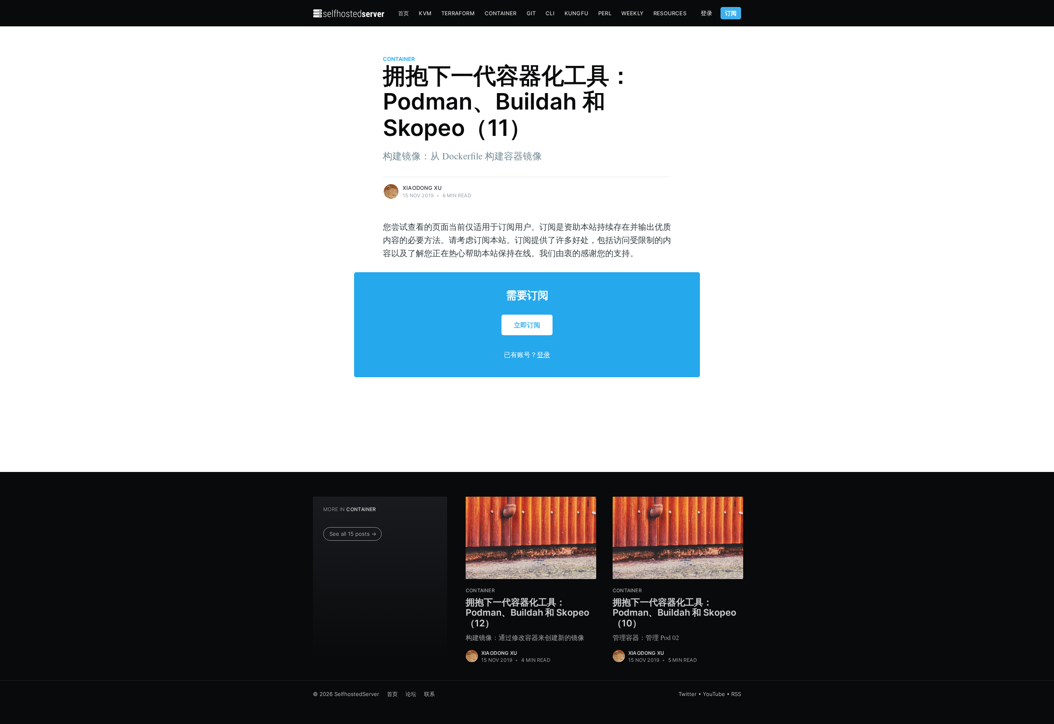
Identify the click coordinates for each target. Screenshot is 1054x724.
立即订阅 (527, 325)
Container (501, 13)
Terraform (458, 13)
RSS (736, 694)
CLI (550, 13)
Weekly (632, 13)
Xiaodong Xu (422, 188)
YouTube (714, 694)
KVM (425, 13)
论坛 (411, 694)
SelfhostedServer (356, 694)
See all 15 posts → (352, 533)
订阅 (731, 12)
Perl (604, 13)
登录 (706, 13)
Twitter (688, 694)
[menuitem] (403, 13)
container (399, 59)
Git (531, 13)
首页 (403, 13)
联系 (429, 694)
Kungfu (576, 13)
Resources (669, 13)
